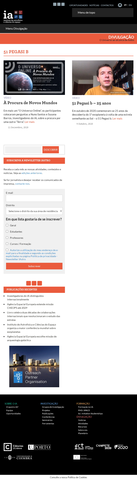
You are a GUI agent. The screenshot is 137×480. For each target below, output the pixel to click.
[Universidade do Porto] (39, 445)
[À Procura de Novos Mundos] (34, 78)
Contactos (107, 5)
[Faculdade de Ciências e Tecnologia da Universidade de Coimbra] (18, 455)
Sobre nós (82, 430)
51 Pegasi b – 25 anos (91, 103)
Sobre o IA (11, 403)
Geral (12, 225)
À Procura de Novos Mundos (30, 103)
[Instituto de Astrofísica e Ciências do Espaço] (13, 15)
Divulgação (121, 37)
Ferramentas (48, 423)
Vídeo (7, 97)
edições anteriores (32, 172)
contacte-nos (22, 183)
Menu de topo (86, 12)
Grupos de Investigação (53, 407)
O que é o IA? (12, 407)
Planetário (83, 433)
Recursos (82, 426)
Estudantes (15, 231)
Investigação (49, 403)
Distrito (10, 205)
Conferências (48, 417)
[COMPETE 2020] (104, 445)
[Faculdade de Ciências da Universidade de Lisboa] (14, 445)
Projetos (46, 410)
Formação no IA (85, 407)
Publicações (47, 413)
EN (130, 5)
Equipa (9, 410)
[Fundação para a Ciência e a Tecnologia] (83, 445)
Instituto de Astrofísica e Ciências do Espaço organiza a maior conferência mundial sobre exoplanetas (31, 328)
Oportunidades (78, 5)
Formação (83, 403)
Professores (16, 237)
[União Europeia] (82, 455)
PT (125, 5)
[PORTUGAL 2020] (121, 445)
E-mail (9, 192)
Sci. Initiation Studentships (90, 413)
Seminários (47, 420)
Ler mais (30, 121)
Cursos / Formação (20, 243)
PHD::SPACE (84, 410)
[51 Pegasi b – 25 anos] (102, 78)
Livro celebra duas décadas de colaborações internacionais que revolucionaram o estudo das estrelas (33, 316)
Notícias (94, 5)
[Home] (120, 5)
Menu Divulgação (16, 28)
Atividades (83, 423)
